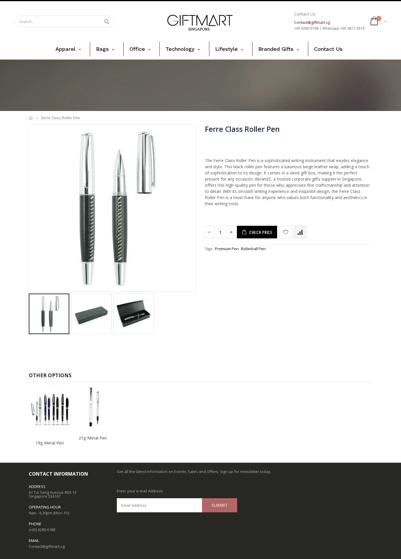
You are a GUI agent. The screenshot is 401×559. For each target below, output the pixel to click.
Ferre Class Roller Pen (242, 129)
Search (106, 21)
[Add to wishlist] (285, 232)
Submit (220, 505)
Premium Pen (227, 248)
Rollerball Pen (253, 248)
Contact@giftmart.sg (47, 546)
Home (31, 118)
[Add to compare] (300, 232)
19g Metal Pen (50, 443)
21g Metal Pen (93, 438)
